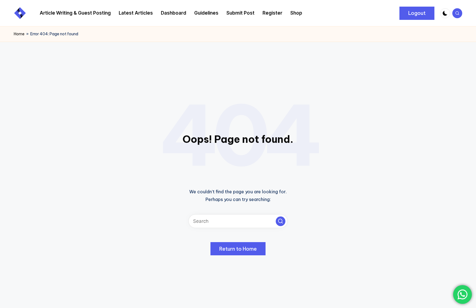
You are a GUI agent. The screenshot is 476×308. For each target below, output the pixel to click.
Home (19, 33)
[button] (417, 13)
